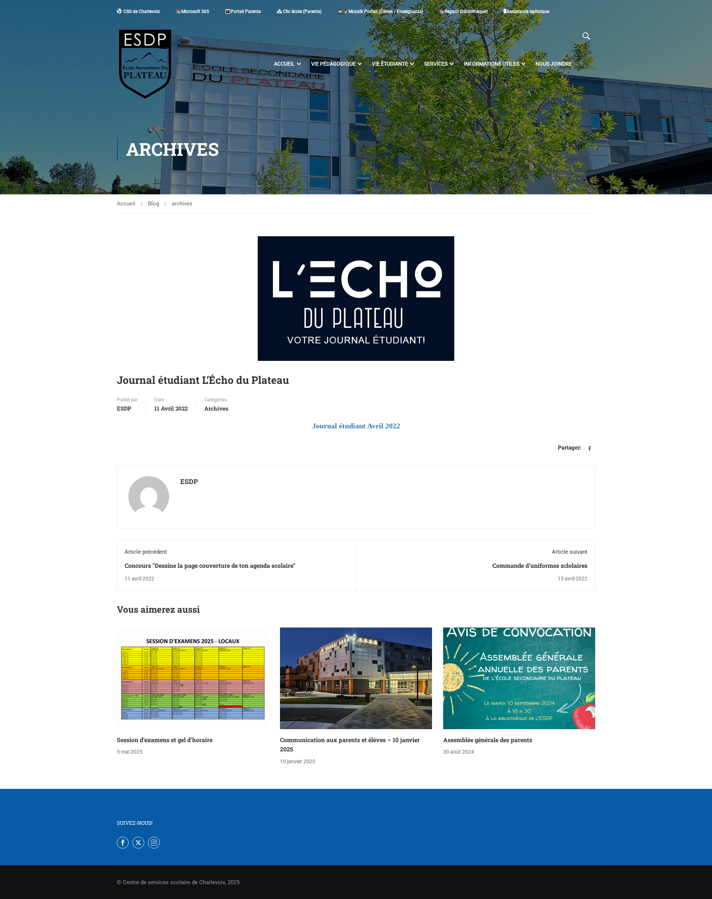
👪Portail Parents (243, 11)
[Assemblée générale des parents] (519, 678)
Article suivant (569, 552)
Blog (153, 203)
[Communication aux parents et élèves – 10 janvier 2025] (356, 678)
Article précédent (146, 552)
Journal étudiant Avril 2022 (356, 426)
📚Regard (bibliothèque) (463, 11)
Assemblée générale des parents (487, 740)
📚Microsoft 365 (192, 11)
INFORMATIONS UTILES (491, 64)
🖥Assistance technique (526, 11)
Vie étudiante (390, 64)
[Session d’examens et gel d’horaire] (193, 678)
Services (436, 64)
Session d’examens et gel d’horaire (164, 740)
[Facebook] (589, 448)
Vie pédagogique (333, 64)
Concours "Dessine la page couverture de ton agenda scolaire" (210, 565)
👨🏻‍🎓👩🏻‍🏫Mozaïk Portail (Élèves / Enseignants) (380, 11)
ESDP (124, 408)
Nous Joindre (553, 64)
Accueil (284, 64)
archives (182, 203)
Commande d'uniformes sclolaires (539, 565)
